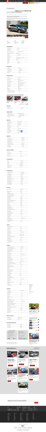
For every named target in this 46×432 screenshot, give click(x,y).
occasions (30, 288)
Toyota (33, 417)
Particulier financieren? (11, 51)
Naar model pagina (36, 348)
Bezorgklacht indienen (30, 408)
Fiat (14, 415)
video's (30, 289)
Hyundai (15, 417)
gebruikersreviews (31, 291)
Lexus (20, 415)
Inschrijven (36, 402)
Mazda (21, 418)
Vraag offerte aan (21, 338)
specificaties (30, 287)
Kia (14, 420)
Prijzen (21, 130)
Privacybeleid (19, 427)
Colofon (23, 409)
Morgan (27, 414)
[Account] (37, 1)
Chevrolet (9, 418)
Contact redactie (24, 408)
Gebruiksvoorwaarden (35, 409)
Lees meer (31, 379)
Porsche (27, 418)
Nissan (27, 415)
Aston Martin (9, 414)
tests (29, 290)
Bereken (9, 338)
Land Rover (21, 414)
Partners (34, 410)
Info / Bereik (34, 408)
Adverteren (18, 408)
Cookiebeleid (15, 427)
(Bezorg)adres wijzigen (30, 409)
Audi (8, 415)
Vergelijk (26, 37)
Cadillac (8, 417)
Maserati (21, 417)
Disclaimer (18, 410)
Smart (33, 414)
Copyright (18, 409)
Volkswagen (34, 418)
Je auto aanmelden (24, 410)
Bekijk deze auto (11, 365)
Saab (26, 420)
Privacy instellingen (24, 427)
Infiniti (14, 418)
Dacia (8, 420)
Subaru (33, 415)
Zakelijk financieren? (21, 51)
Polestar (27, 417)
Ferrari (14, 414)
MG (20, 420)
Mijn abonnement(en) (30, 410)
